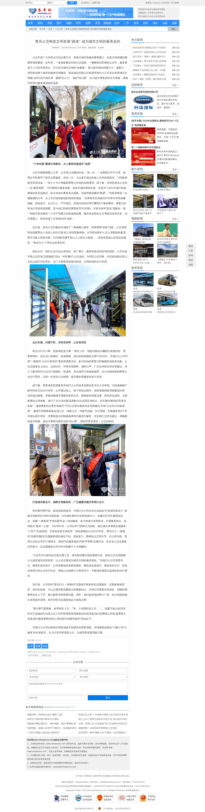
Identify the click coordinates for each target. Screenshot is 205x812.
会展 (165, 23)
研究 (78, 23)
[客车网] (40, 12)
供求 (136, 23)
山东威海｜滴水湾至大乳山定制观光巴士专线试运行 (149, 61)
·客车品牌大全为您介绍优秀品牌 (151, 16)
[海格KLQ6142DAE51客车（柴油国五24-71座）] (143, 300)
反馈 (45, 646)
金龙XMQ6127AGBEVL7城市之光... (143, 291)
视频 (68, 23)
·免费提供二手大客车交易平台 (150, 13)
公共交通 (59, 29)
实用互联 (116, 776)
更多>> (175, 85)
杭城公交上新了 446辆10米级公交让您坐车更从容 (103, 714)
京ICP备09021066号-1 (84, 809)
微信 (191, 246)
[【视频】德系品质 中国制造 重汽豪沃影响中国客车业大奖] (143, 230)
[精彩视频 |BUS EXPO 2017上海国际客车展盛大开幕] (143, 250)
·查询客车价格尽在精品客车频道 (151, 9)
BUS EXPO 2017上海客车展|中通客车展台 (142, 213)
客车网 (42, 29)
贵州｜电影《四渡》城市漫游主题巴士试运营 (149, 79)
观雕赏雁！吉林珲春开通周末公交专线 (97, 728)
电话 (191, 260)
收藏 (38, 646)
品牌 (88, 23)
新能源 (107, 23)
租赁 (145, 23)
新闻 (40, 23)
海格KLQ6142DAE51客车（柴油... (142, 312)
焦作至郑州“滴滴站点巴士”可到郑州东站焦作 (149, 48)
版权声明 (97, 776)
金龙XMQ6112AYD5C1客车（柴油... (166, 312)
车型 (97, 23)
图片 (59, 23)
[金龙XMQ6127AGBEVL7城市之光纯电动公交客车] (143, 279)
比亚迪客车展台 (141, 189)
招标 (174, 23)
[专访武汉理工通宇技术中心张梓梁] (167, 230)
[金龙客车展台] (167, 181)
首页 (30, 23)
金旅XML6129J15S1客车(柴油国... (166, 291)
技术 (116, 23)
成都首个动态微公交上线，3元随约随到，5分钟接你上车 (149, 70)
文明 (43, 655)
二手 (126, 23)
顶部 (191, 264)
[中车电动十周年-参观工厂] (167, 201)
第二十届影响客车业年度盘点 (145, 147)
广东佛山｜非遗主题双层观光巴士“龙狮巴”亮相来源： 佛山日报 (149, 66)
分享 (30, 646)
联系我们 (88, 776)
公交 (49, 655)
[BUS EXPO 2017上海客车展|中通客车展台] (143, 201)
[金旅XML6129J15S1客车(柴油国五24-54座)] (167, 279)
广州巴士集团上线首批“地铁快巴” (43, 732)
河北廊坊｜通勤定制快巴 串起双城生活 (149, 75)
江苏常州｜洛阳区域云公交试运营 (149, 52)
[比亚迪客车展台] (143, 181)
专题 (49, 23)
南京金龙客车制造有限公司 (144, 92)
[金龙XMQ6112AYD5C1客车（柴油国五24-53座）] (167, 300)
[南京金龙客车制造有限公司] (143, 102)
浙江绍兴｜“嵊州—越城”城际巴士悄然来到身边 (149, 57)
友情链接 (107, 776)
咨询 (191, 255)
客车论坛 (125, 776)
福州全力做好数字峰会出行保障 (43, 719)
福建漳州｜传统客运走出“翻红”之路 (44, 714)
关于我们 (79, 776)
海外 (155, 23)
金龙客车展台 (164, 189)
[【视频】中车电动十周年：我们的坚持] (167, 250)
